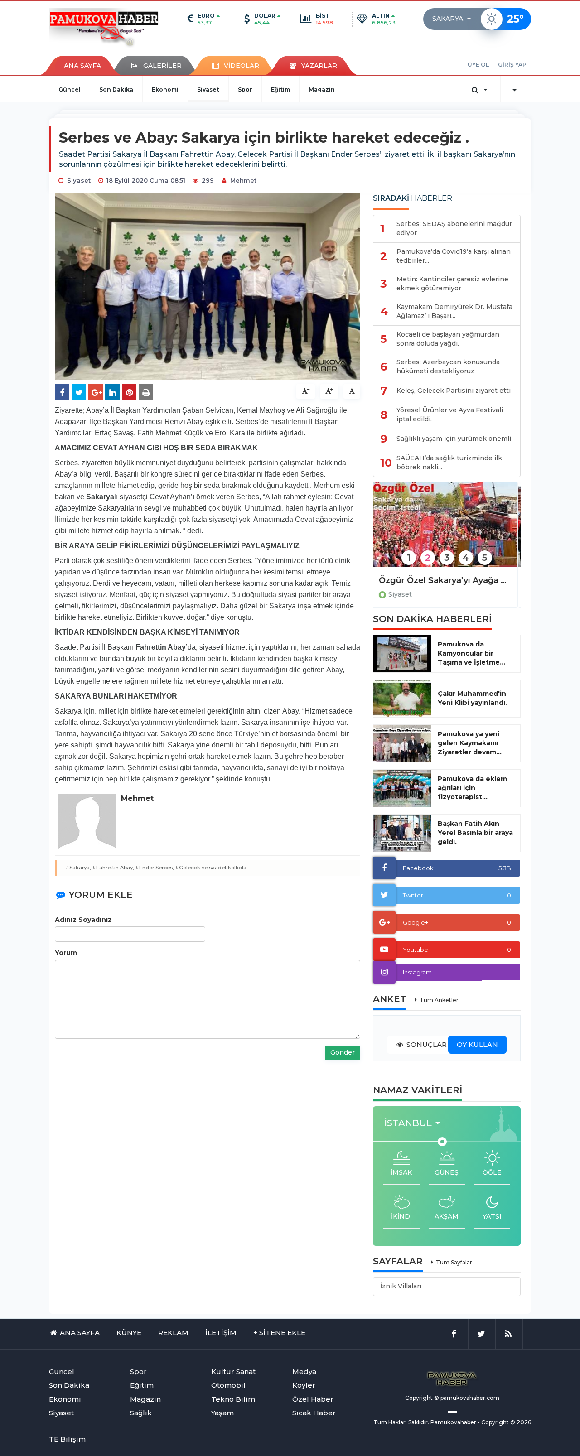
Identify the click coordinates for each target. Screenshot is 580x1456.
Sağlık (141, 1412)
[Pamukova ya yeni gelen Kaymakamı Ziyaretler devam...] (402, 743)
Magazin (322, 89)
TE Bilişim (67, 1439)
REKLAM (173, 1332)
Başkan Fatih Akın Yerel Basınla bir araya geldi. (475, 833)
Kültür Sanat (233, 1371)
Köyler (303, 1385)
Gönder (342, 1052)
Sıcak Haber (314, 1412)
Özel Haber (313, 1399)
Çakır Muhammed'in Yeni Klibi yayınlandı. (472, 698)
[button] (454, 19)
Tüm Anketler (439, 1000)
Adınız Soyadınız (83, 920)
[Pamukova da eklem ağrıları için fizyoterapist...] (402, 788)
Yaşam (222, 1412)
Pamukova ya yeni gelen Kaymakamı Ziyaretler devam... (470, 743)
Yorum (66, 953)
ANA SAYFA (82, 66)
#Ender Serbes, (154, 867)
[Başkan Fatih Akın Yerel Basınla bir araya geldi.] (402, 833)
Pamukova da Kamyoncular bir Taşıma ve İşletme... (471, 653)
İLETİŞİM (221, 1332)
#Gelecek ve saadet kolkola (210, 867)
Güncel (69, 89)
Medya (304, 1371)
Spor (245, 89)
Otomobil (228, 1385)
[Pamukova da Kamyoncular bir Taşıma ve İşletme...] (402, 653)
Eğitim (280, 89)
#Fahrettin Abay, (113, 867)
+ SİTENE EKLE (279, 1332)
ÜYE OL (478, 64)
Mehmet (243, 180)
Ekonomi (165, 89)
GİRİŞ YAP (512, 64)
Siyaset (208, 89)
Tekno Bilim (233, 1399)
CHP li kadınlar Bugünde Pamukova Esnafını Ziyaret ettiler (447, 580)
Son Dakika (116, 89)
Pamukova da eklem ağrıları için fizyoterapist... (472, 788)
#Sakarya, (78, 867)
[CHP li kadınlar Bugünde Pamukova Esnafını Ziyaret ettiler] (446, 530)
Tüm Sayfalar (454, 1262)
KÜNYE (128, 1332)
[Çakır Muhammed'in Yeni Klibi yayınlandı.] (402, 698)
